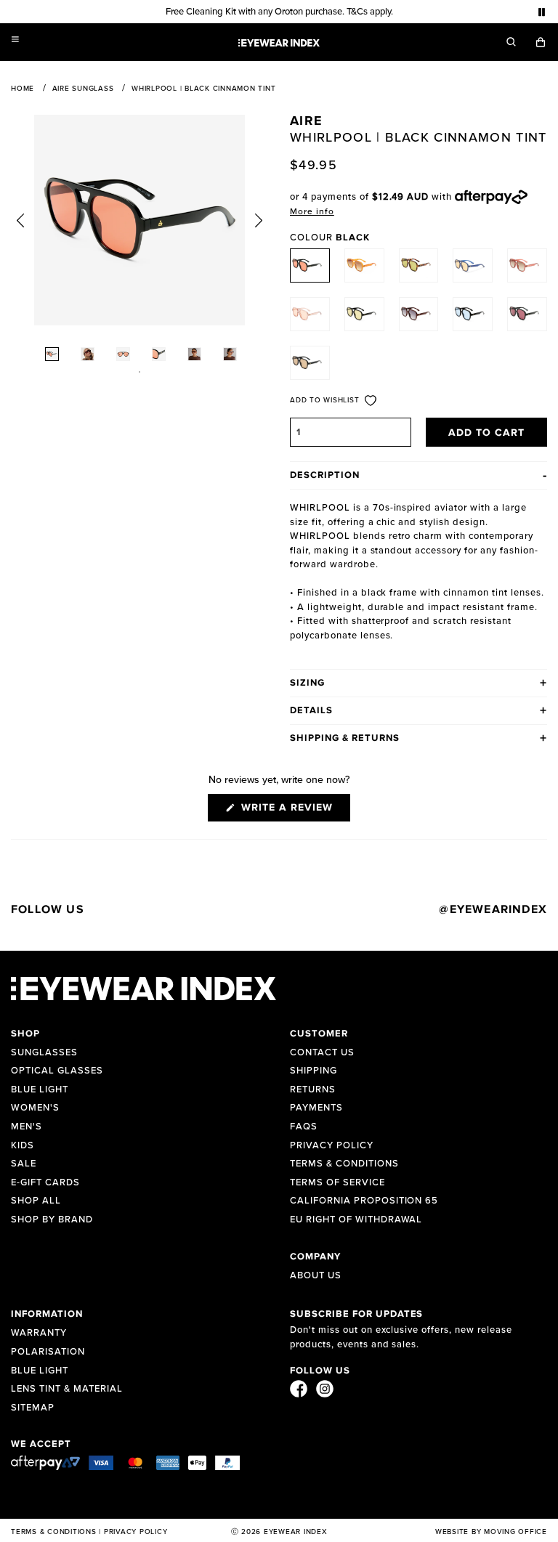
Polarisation (48, 1352)
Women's (35, 1108)
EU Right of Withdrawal (356, 1220)
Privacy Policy (331, 1146)
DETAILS (311, 710)
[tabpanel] (139, 220)
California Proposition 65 (364, 1201)
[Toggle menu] (15, 39)
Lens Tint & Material (67, 1389)
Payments (316, 1108)
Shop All (36, 1201)
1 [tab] (139, 372)
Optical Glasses (57, 1071)
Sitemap (32, 1408)
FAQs (304, 1127)
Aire (306, 121)
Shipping (313, 1071)
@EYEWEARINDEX (493, 909)
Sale (23, 1164)
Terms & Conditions (344, 1164)
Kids (22, 1146)
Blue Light (39, 1090)
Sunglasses (44, 1053)
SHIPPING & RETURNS (345, 738)
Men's (26, 1127)
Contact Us (322, 1053)
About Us (315, 1276)
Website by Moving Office (491, 1531)
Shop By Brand (52, 1220)
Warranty (39, 1333)
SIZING (307, 683)
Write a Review (294, 811)
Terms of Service (337, 1183)
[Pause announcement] (542, 12)
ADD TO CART (486, 433)
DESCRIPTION (325, 475)
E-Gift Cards (45, 1183)
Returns (313, 1090)
